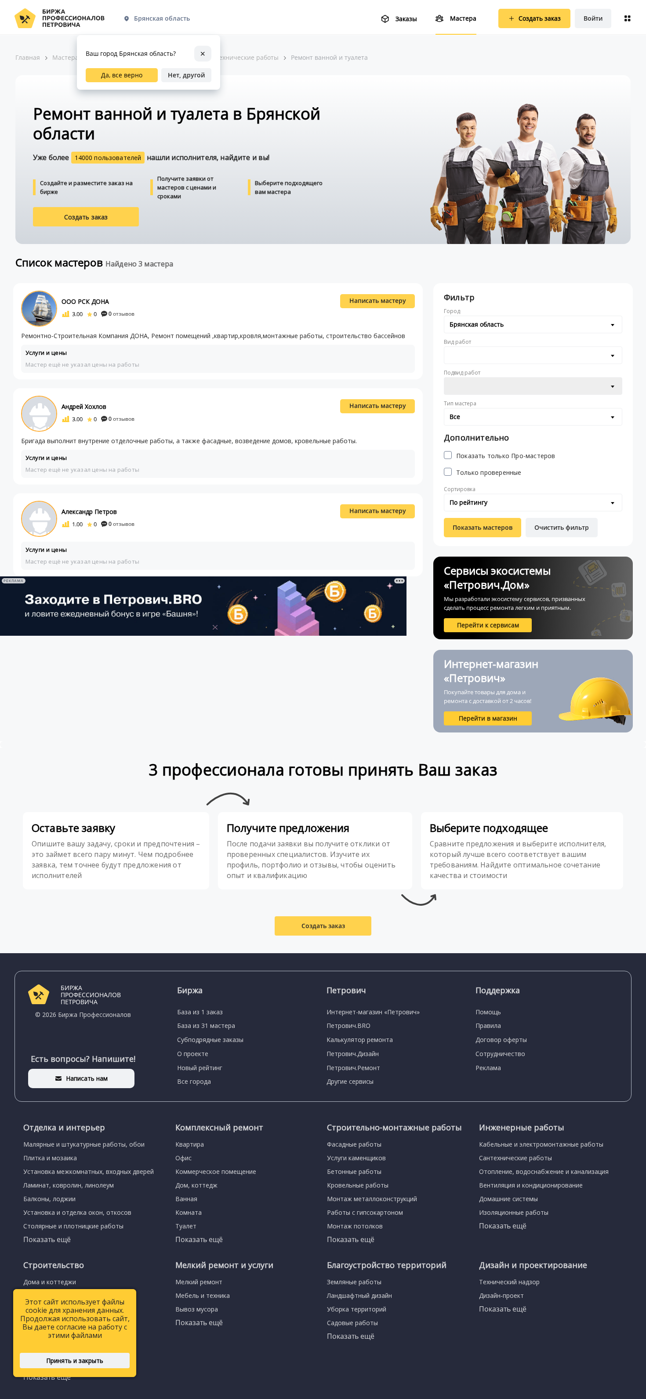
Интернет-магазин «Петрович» (373, 1012)
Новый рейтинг (199, 1068)
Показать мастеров (482, 527)
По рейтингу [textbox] (468, 502)
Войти (593, 18)
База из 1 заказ (200, 1012)
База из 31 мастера (206, 1025)
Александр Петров (89, 511)
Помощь (488, 1012)
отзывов (121, 313)
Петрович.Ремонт (353, 1068)
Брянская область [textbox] (477, 324)
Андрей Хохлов (84, 406)
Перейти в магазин (488, 718)
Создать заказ (86, 217)
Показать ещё (47, 1239)
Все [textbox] (455, 416)
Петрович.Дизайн (353, 1053)
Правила (488, 1025)
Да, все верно (121, 75)
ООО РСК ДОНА (85, 301)
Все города (194, 1081)
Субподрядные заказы (210, 1039)
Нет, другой (186, 75)
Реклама (488, 1068)
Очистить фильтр (561, 527)
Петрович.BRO (348, 1025)
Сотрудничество (500, 1053)
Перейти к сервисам (488, 625)
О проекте (192, 1053)
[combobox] (533, 324)
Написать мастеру (377, 300)
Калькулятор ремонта (360, 1039)
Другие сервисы (350, 1081)
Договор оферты (501, 1039)
